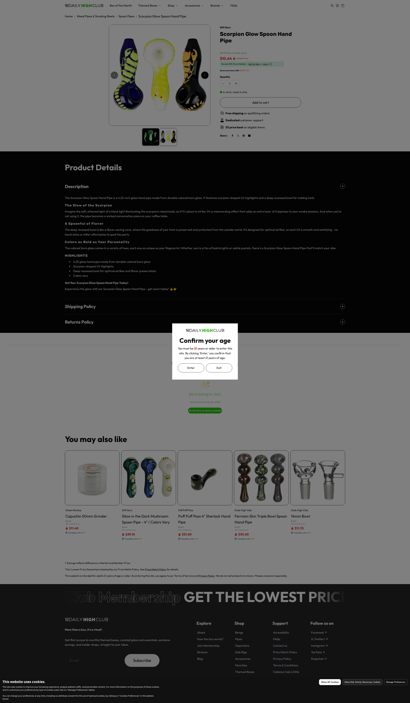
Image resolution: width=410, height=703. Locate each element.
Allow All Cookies (330, 682)
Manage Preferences (395, 682)
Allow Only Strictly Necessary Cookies (362, 682)
